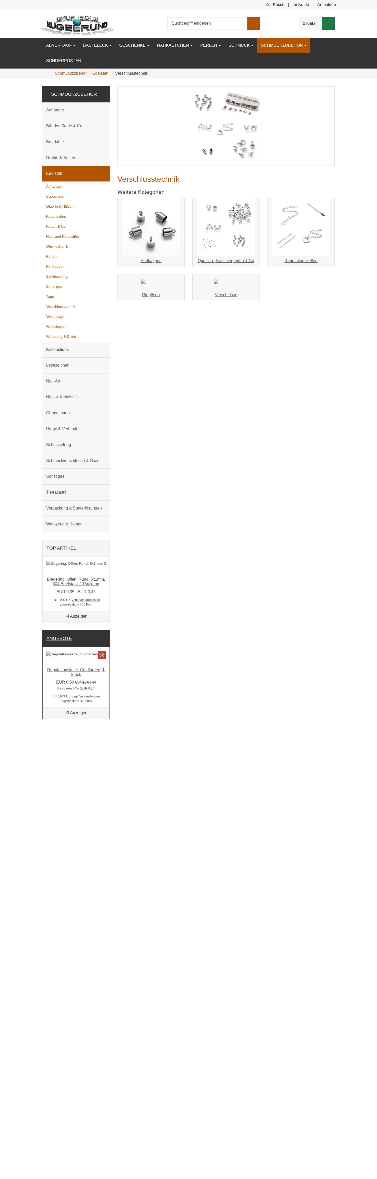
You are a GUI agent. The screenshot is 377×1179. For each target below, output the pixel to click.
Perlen (209, 45)
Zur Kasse (275, 4)
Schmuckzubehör (282, 45)
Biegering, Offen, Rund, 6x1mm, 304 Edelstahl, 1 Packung (76, 581)
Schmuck (240, 45)
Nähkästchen (173, 45)
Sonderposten (63, 61)
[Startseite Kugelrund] (76, 23)
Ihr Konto (301, 4)
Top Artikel (61, 548)
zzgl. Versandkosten (86, 600)
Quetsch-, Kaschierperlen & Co (226, 260)
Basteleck (96, 45)
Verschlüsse (226, 295)
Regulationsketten (301, 260)
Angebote (59, 638)
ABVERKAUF (59, 45)
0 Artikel (310, 23)
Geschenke (133, 45)
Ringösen (151, 295)
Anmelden (326, 4)
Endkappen (151, 260)
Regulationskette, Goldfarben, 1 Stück (76, 672)
